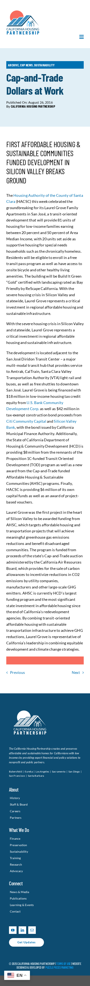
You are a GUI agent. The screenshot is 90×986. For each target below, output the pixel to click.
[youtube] (13, 930)
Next (76, 672)
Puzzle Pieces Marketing (59, 967)
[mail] (32, 930)
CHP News (26, 65)
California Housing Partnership (33, 106)
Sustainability (44, 65)
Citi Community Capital (26, 421)
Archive (13, 65)
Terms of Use (63, 963)
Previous (17, 672)
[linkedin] (22, 930)
